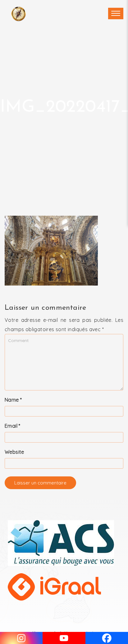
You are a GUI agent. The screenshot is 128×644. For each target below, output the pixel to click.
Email (13, 426)
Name (13, 400)
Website (14, 452)
